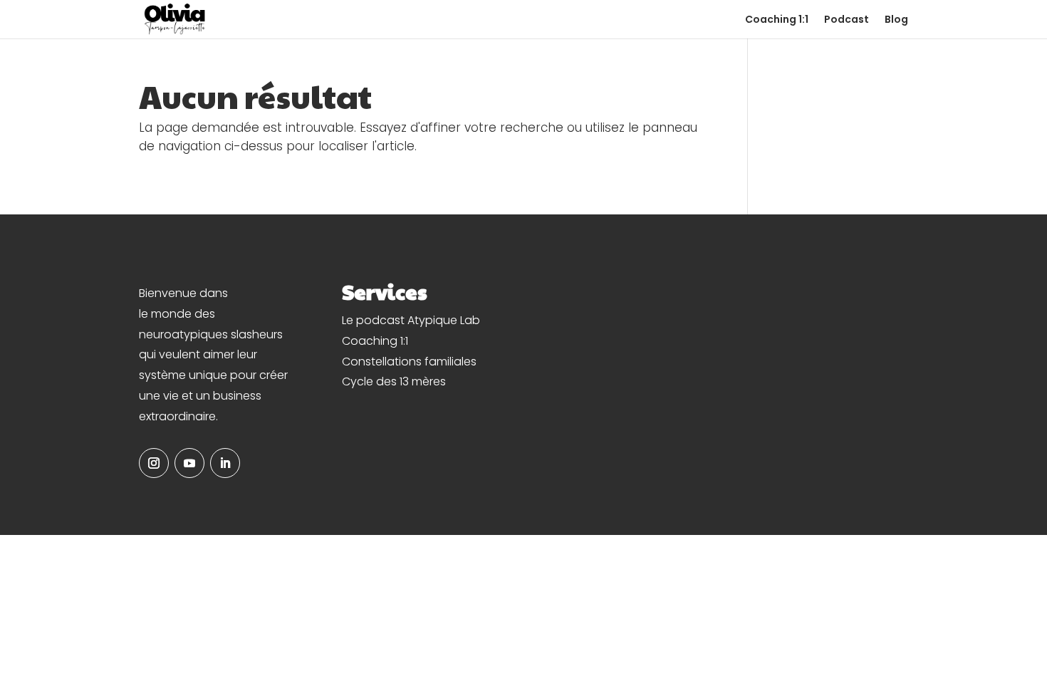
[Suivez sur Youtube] (189, 463)
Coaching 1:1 (776, 20)
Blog (896, 20)
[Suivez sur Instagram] (154, 463)
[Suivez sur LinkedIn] (225, 463)
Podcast (846, 20)
